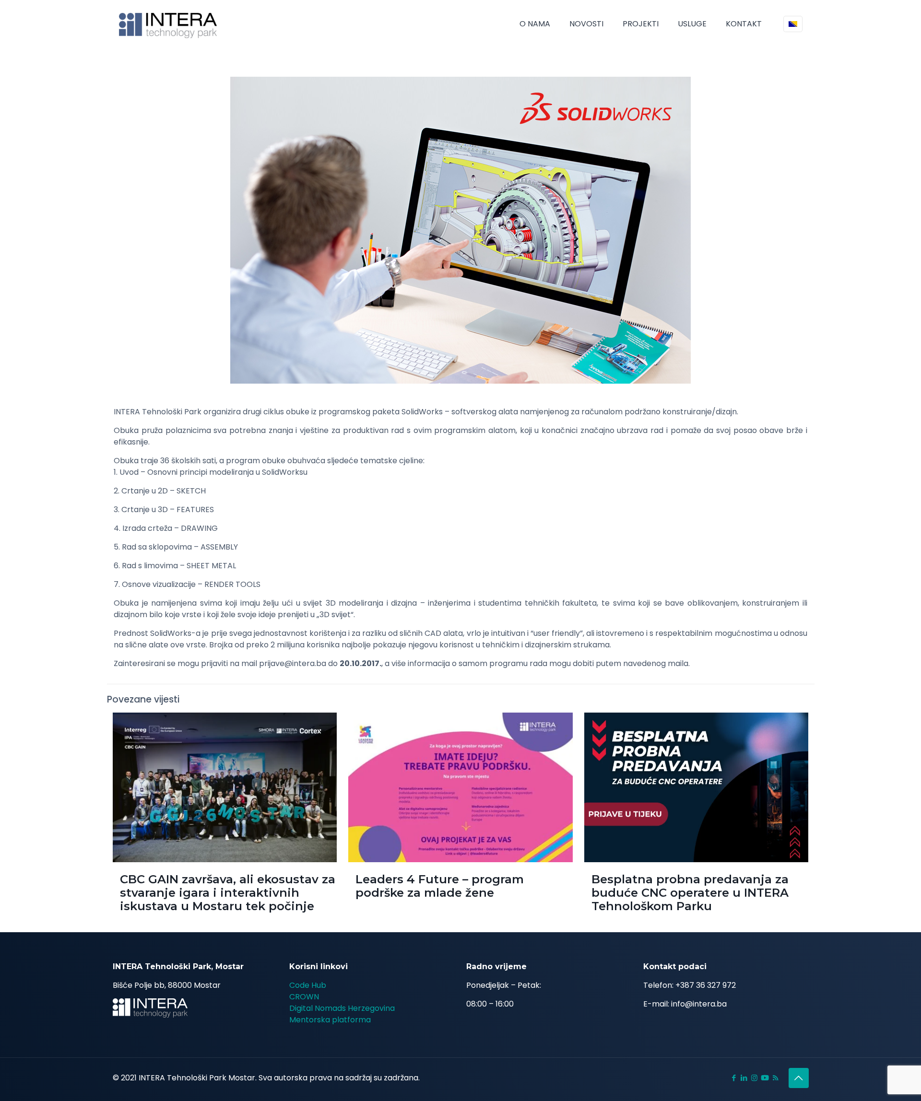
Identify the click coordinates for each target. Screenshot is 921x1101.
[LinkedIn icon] (744, 1078)
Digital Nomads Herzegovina (342, 1008)
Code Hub (307, 985)
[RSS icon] (775, 1078)
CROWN (304, 996)
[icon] (765, 1078)
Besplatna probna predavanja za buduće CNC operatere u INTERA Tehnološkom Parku (690, 892)
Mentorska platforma (330, 1019)
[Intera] (168, 24)
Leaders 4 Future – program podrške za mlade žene (439, 886)
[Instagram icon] (754, 1078)
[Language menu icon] (793, 24)
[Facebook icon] (734, 1078)
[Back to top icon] (799, 1078)
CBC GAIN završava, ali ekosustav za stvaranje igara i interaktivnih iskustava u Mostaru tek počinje (227, 892)
